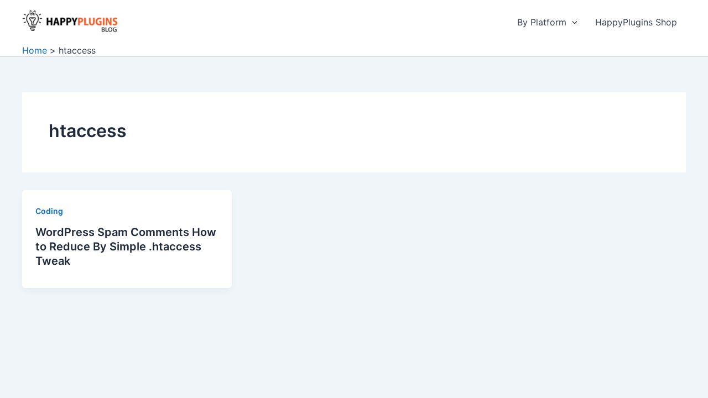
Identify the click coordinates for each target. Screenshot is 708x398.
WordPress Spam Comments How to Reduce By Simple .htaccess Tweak (125, 247)
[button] (571, 22)
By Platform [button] (541, 22)
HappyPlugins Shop (636, 22)
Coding (49, 211)
